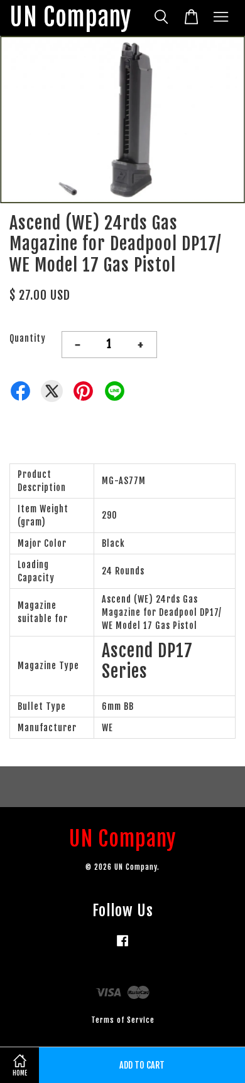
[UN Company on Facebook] (122, 946)
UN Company (70, 18)
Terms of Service (123, 1020)
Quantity (27, 338)
